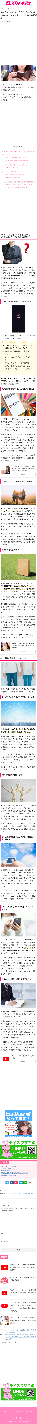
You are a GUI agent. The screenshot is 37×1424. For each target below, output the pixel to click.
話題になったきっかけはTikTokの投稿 (15, 157)
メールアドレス (6, 1241)
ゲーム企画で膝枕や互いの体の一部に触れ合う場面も (19, 181)
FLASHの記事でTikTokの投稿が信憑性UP (16, 161)
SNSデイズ (18, 1418)
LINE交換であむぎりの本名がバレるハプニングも (18, 184)
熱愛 (29, 1193)
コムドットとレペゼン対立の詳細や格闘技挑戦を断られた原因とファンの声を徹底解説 (23, 1320)
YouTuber (4, 1190)
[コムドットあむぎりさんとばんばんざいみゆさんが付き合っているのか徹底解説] (21, 1182)
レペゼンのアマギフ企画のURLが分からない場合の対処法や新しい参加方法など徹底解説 (23, 1267)
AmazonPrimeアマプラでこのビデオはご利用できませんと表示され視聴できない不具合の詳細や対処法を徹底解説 (21, 1337)
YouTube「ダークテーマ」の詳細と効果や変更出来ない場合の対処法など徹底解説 (23, 1292)
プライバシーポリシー (21, 1411)
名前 (2, 1234)
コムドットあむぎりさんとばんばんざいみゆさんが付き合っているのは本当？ (18, 153)
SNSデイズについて (9, 1411)
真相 (32, 1193)
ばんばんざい (10, 1193)
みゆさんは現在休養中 (11, 167)
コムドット (21, 1193)
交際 (26, 1193)
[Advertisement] (18, 43)
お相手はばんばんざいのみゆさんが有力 (15, 164)
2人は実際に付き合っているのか (12, 171)
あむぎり (4, 1193)
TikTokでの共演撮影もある (12, 178)
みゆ (16, 1193)
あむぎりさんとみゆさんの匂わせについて (16, 174)
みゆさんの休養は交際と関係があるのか (15, 187)
